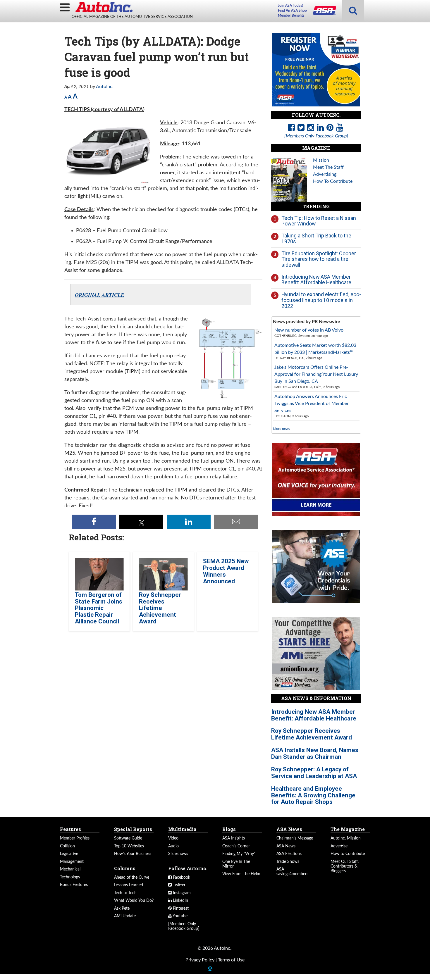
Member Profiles (75, 838)
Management (72, 862)
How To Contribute (332, 181)
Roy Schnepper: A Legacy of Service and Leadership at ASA (314, 773)
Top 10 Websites (129, 846)
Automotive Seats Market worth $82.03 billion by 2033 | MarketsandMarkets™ (315, 349)
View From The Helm (241, 874)
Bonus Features (74, 885)
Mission (321, 160)
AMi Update (125, 916)
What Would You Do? (134, 901)
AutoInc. (104, 7)
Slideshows (178, 854)
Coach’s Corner (236, 846)
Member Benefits (291, 15)
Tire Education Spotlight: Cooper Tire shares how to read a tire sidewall (318, 259)
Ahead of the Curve (131, 877)
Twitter (178, 885)
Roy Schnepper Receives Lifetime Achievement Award (160, 608)
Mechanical (70, 869)
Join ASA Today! (290, 5)
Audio (173, 846)
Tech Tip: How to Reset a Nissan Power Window (318, 221)
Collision (67, 846)
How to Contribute (348, 854)
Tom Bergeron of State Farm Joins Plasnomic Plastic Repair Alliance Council (98, 608)
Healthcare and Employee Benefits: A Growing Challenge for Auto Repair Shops (313, 795)
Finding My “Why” (238, 854)
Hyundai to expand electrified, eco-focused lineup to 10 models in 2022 (321, 300)
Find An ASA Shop (292, 10)
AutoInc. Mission (346, 838)
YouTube (180, 916)
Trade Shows (287, 862)
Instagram (181, 893)
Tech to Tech (125, 893)
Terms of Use (231, 960)
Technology (70, 877)
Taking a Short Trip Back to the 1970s (316, 238)
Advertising (324, 174)
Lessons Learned (128, 885)
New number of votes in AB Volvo (308, 330)
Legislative (69, 854)
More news (281, 428)
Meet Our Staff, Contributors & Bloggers (345, 866)
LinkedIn (180, 901)
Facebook (181, 877)
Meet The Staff (328, 167)
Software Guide (128, 838)
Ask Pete (122, 908)
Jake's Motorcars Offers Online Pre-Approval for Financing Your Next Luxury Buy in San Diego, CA (316, 374)
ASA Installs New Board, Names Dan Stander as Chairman (314, 753)
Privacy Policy (199, 960)
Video (173, 838)
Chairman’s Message (294, 838)
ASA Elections (289, 854)
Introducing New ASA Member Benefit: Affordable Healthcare (316, 280)
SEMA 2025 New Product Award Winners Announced (226, 571)
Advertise (339, 846)
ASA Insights (233, 838)
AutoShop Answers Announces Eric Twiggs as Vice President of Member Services (311, 403)
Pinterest (180, 908)
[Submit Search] (353, 11)
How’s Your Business (132, 854)
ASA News (285, 846)
